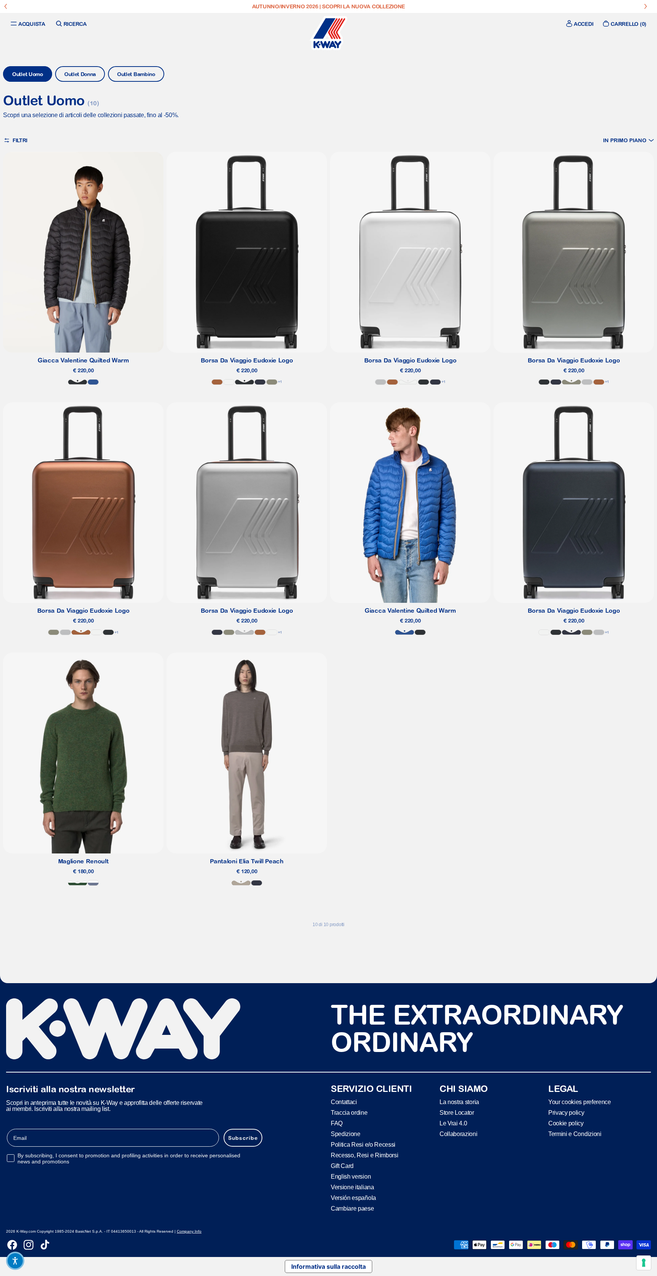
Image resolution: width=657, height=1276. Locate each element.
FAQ (337, 1123)
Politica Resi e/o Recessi (363, 1144)
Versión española (353, 1197)
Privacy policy (566, 1112)
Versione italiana (352, 1187)
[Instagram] (28, 1245)
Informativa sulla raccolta (328, 1266)
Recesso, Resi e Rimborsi (364, 1155)
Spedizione (345, 1133)
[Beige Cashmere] (241, 883)
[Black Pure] (77, 382)
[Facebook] (12, 1245)
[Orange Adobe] (217, 382)
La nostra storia (459, 1101)
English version (351, 1176)
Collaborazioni (459, 1133)
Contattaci (344, 1101)
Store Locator (457, 1112)
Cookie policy (566, 1123)
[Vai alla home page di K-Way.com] (328, 33)
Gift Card (342, 1165)
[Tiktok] (45, 1245)
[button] (628, 140)
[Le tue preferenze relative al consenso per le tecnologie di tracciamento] (643, 1262)
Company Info (189, 1231)
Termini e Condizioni (574, 1133)
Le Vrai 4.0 (453, 1123)
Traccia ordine (349, 1112)
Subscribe (243, 1137)
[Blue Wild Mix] (93, 883)
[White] (229, 382)
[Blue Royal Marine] (93, 382)
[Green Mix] (77, 883)
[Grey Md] (380, 382)
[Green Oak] (272, 382)
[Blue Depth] (260, 382)
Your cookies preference (579, 1101)
